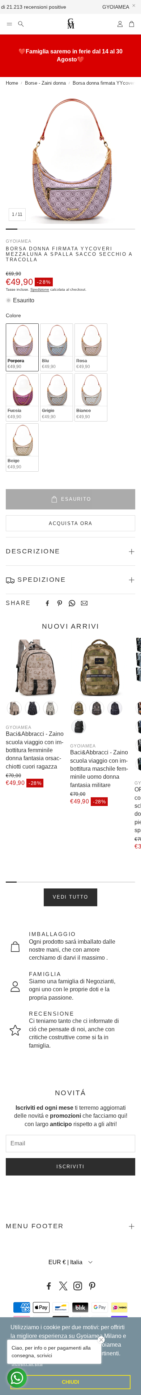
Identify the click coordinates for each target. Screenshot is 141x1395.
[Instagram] (77, 1286)
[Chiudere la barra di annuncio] (133, 5)
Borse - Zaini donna (45, 83)
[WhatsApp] (72, 603)
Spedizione (39, 289)
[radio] (22, 347)
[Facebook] (47, 603)
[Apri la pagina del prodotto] (35, 666)
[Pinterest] (59, 603)
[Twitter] (63, 1286)
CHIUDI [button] (70, 1382)
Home (12, 83)
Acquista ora (71, 523)
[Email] (84, 603)
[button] (9, 24)
